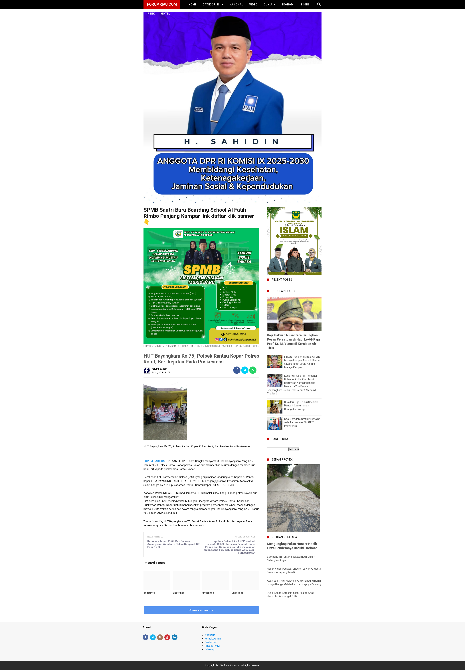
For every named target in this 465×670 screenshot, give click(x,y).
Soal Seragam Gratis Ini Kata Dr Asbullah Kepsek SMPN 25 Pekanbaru (302, 422)
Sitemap (210, 649)
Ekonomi (288, 4)
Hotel (165, 13)
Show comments (201, 610)
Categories (211, 4)
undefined (149, 592)
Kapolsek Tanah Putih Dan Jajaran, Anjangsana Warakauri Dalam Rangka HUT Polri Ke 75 (173, 544)
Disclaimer (211, 642)
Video (253, 4)
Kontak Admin (213, 638)
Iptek (151, 13)
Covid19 (172, 525)
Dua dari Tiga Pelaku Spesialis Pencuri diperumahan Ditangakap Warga (301, 406)
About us (210, 635)
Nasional (236, 4)
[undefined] (156, 580)
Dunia (268, 4)
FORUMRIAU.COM (154, 461)
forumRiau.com (232, 665)
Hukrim (185, 525)
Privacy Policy (212, 645)
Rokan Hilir (198, 525)
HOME (193, 4)
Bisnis (305, 4)
